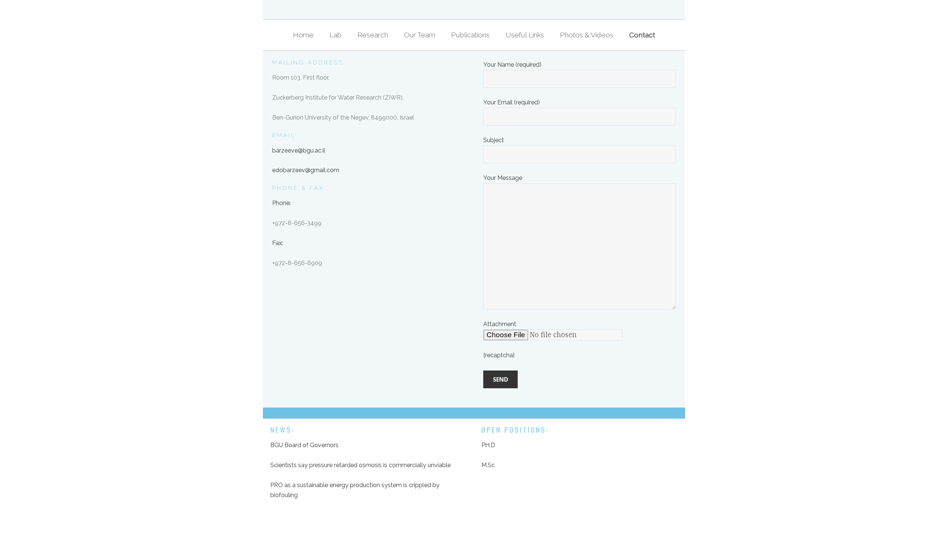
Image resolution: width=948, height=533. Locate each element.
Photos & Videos (586, 35)
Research (372, 35)
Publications (470, 35)
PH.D (488, 445)
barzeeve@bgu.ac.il (298, 150)
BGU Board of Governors (304, 445)
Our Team (419, 35)
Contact (642, 35)
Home (303, 35)
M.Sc (488, 465)
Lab (335, 35)
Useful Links (524, 35)
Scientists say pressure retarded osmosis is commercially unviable (360, 465)
